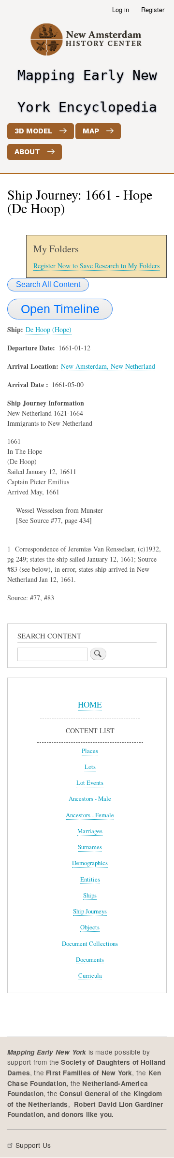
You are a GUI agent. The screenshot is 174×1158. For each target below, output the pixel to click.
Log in (120, 9)
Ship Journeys (90, 911)
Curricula (90, 975)
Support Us (33, 1145)
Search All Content (48, 284)
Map (91, 131)
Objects (90, 927)
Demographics (90, 863)
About (27, 151)
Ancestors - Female (90, 815)
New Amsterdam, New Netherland (108, 366)
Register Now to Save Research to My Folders (96, 265)
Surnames (90, 847)
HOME (90, 704)
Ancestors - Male (90, 799)
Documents (90, 959)
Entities (90, 879)
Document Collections (90, 944)
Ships (90, 895)
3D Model (33, 131)
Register (152, 9)
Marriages (89, 831)
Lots (90, 767)
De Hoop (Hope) (49, 329)
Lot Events (89, 783)
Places (90, 751)
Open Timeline (60, 309)
